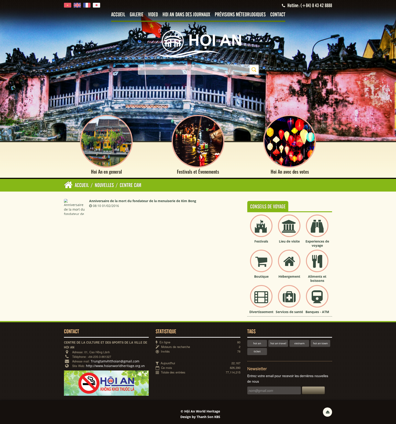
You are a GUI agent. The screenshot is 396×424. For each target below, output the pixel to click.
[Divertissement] (261, 300)
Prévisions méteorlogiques (240, 14)
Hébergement (289, 276)
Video (153, 14)
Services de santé (289, 312)
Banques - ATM (317, 312)
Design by (200, 417)
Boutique (261, 276)
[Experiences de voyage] (317, 229)
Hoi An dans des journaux (186, 14)
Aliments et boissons (317, 278)
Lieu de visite (289, 241)
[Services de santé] (289, 300)
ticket (257, 351)
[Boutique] (261, 265)
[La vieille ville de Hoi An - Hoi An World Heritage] (198, 43)
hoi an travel (278, 343)
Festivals (261, 241)
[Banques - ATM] (317, 300)
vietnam (299, 343)
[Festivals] (261, 229)
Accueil (118, 14)
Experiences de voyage (317, 243)
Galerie (136, 14)
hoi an (257, 343)
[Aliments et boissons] (317, 265)
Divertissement (261, 312)
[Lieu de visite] (289, 229)
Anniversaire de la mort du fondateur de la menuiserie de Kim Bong (142, 201)
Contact (277, 14)
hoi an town (320, 343)
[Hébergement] (289, 265)
